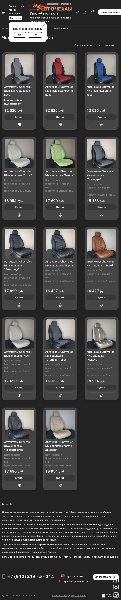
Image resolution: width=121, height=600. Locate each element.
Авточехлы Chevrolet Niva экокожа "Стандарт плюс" (59, 355)
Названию (109, 45)
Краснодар (15, 18)
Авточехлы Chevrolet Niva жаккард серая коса (18, 90)
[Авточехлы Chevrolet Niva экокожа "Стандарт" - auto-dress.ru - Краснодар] (101, 153)
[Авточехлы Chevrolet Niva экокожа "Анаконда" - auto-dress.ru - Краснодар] (19, 243)
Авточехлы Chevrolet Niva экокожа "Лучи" (18, 353)
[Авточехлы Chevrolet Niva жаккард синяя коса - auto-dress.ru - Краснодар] (101, 69)
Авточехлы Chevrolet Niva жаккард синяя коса (100, 90)
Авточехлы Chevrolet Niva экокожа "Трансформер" (18, 445)
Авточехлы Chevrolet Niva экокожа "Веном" (60, 173)
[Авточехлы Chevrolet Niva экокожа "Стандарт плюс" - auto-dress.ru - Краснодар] (60, 334)
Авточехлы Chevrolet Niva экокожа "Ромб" (100, 263)
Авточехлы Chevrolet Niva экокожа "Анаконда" (18, 265)
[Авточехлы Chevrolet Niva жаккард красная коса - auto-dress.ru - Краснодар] (60, 69)
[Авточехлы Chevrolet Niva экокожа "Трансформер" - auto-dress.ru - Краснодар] (19, 424)
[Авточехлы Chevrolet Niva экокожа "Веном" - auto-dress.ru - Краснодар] (60, 153)
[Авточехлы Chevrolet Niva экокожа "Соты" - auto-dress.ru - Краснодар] (19, 153)
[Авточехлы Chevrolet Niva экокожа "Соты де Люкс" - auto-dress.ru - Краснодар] (60, 424)
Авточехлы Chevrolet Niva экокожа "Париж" (60, 263)
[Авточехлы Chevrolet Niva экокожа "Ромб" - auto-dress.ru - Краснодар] (101, 243)
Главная (6, 28)
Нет (35, 35)
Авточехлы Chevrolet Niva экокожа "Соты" (18, 173)
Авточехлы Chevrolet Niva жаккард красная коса (59, 90)
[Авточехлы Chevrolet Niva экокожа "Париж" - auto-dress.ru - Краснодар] (60, 243)
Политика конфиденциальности (69, 595)
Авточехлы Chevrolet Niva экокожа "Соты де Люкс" (59, 445)
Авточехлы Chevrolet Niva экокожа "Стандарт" (100, 175)
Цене (95, 45)
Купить (19, 117)
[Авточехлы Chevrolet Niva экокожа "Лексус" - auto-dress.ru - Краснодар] (101, 334)
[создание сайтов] (103, 595)
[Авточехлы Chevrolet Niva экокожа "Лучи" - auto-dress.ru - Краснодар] (19, 334)
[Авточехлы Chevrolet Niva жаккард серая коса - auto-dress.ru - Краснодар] (19, 69)
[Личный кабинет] (85, 12)
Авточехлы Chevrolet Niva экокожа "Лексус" (100, 355)
